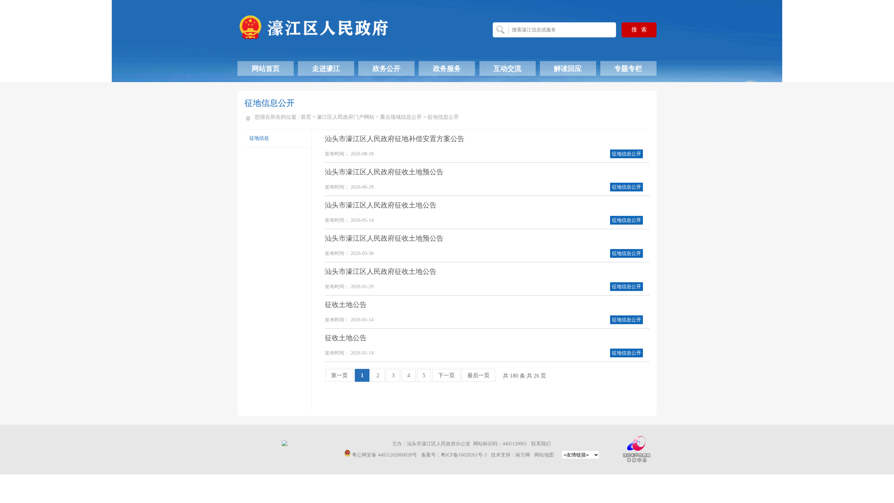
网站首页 (266, 68)
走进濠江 (326, 68)
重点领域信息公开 (401, 117)
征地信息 (259, 138)
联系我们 (541, 443)
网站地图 (544, 455)
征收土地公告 (346, 304)
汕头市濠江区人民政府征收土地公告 (381, 205)
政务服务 (447, 68)
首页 (306, 117)
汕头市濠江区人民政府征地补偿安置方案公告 (394, 139)
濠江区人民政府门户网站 (345, 117)
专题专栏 (628, 68)
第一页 (339, 375)
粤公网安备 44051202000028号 (384, 455)
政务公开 (387, 68)
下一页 (446, 375)
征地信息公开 (443, 117)
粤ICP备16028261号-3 (464, 455)
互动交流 (507, 68)
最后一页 (478, 375)
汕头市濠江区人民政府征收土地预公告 (384, 172)
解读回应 (568, 68)
